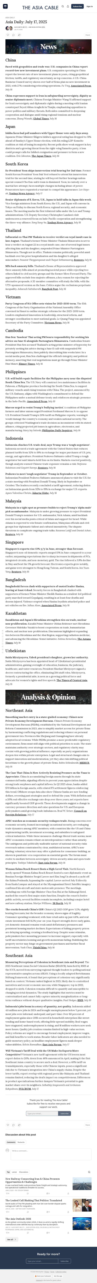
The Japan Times (41, 155)
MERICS (84, 762)
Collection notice (60, 1272)
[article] (48, 1186)
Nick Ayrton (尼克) (38, 27)
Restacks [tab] (21, 1142)
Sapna (17, 1229)
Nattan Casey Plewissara (25, 1209)
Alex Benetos (28, 1229)
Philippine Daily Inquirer (57, 430)
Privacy (46, 1272)
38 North (58, 903)
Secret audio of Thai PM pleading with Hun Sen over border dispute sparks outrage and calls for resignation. (35, 1204)
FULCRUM (25, 1088)
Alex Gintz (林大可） (21, 27)
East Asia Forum (47, 862)
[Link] (2, 60)
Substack (39, 1280)
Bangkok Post (50, 288)
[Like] (7, 35)
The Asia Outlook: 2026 (18, 1218)
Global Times (41, 118)
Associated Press (81, 85)
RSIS (80, 1000)
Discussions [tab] (23, 1172)
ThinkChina (40, 947)
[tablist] (15, 1142)
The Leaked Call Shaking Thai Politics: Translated (33, 1200)
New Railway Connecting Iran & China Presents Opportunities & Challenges (32, 1180)
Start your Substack (44, 1276)
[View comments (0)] (13, 35)
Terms (52, 1272)
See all (10, 1239)
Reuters (79, 259)
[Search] (62, 6)
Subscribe (77, 6)
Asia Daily (10, 18)
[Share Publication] (68, 6)
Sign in (90, 6)
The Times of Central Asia (72, 680)
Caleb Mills (44, 1227)
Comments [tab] (11, 1142)
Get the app (58, 1276)
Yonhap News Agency (22, 193)
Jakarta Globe (40, 492)
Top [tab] (8, 1172)
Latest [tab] (14, 1172)
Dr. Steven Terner (22, 1190)
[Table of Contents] (2, 641)
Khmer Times (27, 363)
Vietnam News (53, 322)
